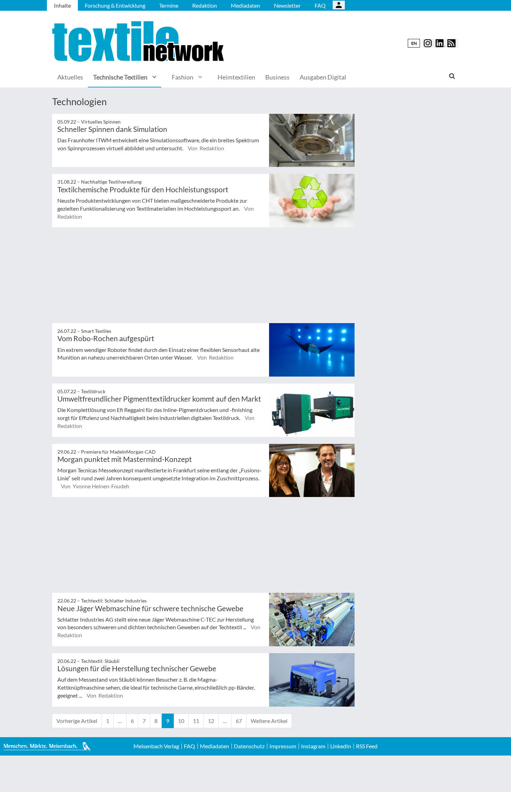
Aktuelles (70, 77)
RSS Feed (367, 746)
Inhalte (62, 5)
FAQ (320, 5)
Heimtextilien (236, 77)
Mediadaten (245, 5)
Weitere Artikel (269, 720)
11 (196, 720)
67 (239, 720)
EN (414, 43)
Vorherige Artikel (76, 720)
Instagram (313, 746)
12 (211, 720)
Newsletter (287, 5)
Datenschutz (249, 746)
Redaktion (204, 5)
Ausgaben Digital (323, 77)
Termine (168, 5)
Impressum (282, 746)
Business (277, 77)
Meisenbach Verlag (156, 746)
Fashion (182, 77)
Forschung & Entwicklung (115, 5)
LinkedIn (340, 746)
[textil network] (139, 41)
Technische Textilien (120, 77)
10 (181, 720)
